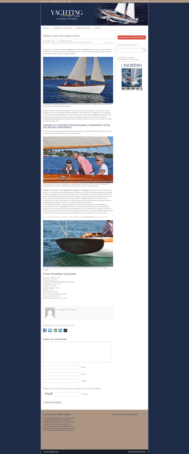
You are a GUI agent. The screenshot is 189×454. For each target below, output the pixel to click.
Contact (69, 1)
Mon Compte (44, 1)
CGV (64, 1)
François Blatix (66, 42)
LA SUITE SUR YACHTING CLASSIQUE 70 (56, 217)
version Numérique (100, 217)
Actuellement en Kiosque (77, 217)
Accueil (46, 28)
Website (84, 381)
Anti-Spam (85, 394)
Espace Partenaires (83, 28)
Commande (53, 1)
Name (83, 367)
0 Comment (110, 42)
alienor (54, 42)
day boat (58, 42)
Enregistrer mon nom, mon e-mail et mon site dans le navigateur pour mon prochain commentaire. (72, 388)
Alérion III (48, 42)
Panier (59, 1)
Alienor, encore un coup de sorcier (61, 35)
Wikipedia (66, 133)
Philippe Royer (87, 42)
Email (83, 374)
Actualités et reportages (62, 28)
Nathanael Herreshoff (77, 42)
